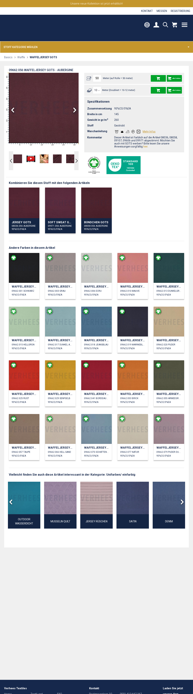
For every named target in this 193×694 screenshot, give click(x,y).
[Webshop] (174, 25)
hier (145, 146)
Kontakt (147, 10)
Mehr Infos (149, 131)
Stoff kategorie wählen (21, 47)
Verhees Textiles (20, 28)
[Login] (156, 25)
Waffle (21, 57)
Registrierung (180, 10)
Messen (162, 10)
